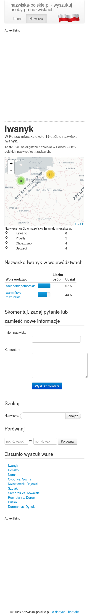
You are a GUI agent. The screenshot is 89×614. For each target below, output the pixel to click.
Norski (12, 474)
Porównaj (67, 441)
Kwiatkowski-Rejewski (23, 483)
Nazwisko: (12, 415)
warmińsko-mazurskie (14, 294)
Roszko (13, 470)
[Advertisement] (44, 76)
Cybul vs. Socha (19, 479)
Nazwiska (36, 18)
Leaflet (79, 224)
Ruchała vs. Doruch (22, 497)
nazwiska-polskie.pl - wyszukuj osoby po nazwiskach (41, 7)
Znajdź (73, 416)
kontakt (73, 611)
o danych (58, 611)
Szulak (13, 488)
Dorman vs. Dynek (21, 506)
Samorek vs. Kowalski (23, 493)
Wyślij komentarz (47, 386)
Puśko (12, 502)
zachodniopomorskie (21, 285)
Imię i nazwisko (15, 332)
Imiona (18, 18)
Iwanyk (13, 465)
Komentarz (12, 349)
